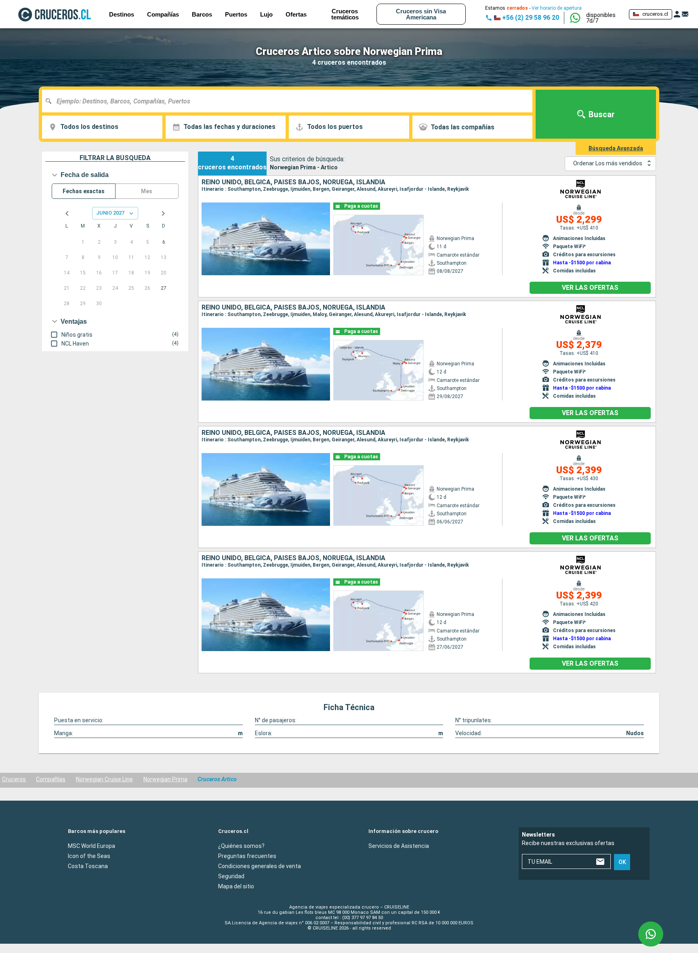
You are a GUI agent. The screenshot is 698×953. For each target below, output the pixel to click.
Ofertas (296, 14)
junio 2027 (110, 213)
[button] (604, 17)
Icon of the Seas (89, 855)
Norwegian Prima (165, 779)
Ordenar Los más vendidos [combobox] (607, 163)
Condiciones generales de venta (259, 865)
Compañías (50, 779)
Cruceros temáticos (345, 14)
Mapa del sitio (236, 886)
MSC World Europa (91, 845)
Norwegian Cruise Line (104, 779)
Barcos (202, 14)
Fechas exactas (84, 191)
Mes (146, 191)
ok (622, 862)
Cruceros (14, 779)
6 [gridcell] (163, 242)
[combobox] (290, 101)
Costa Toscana (88, 865)
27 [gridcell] (163, 288)
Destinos (121, 14)
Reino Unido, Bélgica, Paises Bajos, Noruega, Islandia (293, 182)
